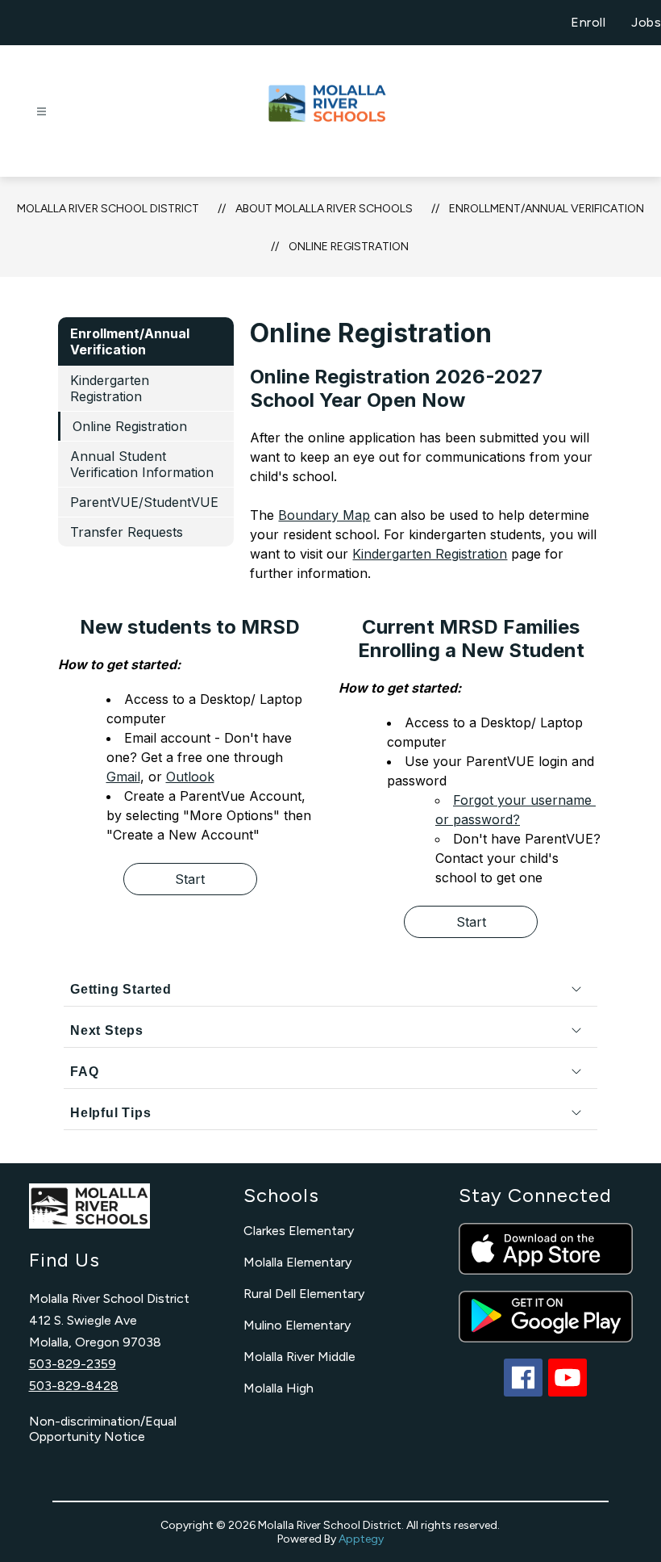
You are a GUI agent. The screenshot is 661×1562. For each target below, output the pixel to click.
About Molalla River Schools (324, 209)
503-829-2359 (72, 1363)
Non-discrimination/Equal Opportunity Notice (103, 1428)
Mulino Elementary (297, 1325)
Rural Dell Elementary (303, 1293)
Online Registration (349, 246)
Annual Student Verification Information (142, 464)
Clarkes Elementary (298, 1230)
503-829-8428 (73, 1385)
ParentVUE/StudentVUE (144, 502)
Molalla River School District (108, 209)
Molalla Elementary (297, 1262)
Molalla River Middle (299, 1356)
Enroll (588, 22)
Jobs (646, 22)
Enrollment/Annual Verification (546, 209)
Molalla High (278, 1388)
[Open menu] (41, 112)
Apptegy (361, 1539)
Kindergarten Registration (109, 388)
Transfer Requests (126, 532)
